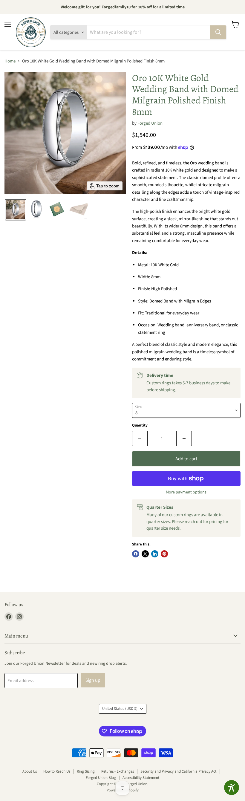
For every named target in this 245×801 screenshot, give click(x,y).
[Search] (218, 32)
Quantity (140, 425)
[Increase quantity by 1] (184, 438)
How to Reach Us (56, 771)
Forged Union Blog (101, 777)
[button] (15, 210)
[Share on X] (145, 553)
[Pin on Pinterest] (164, 553)
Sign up (92, 680)
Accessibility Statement (140, 777)
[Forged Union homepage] (31, 32)
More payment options (186, 492)
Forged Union (150, 123)
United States (119, 708)
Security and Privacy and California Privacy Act (178, 771)
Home (10, 61)
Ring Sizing (86, 771)
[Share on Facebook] (135, 553)
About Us (29, 771)
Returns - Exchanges (117, 771)
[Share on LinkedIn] (154, 553)
